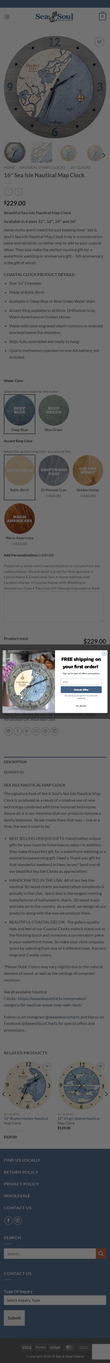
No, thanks (81, 705)
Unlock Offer (81, 689)
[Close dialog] (104, 653)
